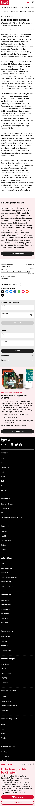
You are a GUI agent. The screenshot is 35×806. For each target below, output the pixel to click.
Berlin (3, 481)
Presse (3, 550)
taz (5, 440)
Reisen (3, 724)
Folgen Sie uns (5, 445)
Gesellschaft (5, 467)
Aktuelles (4, 531)
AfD (2, 513)
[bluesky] (16, 445)
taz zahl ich (4, 573)
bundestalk (5, 600)
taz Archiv (4, 710)
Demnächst (5, 664)
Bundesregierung (7, 504)
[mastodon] (12, 445)
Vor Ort (3, 669)
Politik (3, 458)
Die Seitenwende (6, 540)
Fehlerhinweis (13, 284)
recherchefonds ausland (9, 577)
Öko (2, 463)
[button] (32, 2)
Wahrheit (4, 490)
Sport (3, 476)
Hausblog (4, 536)
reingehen (4, 623)
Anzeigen (4, 738)
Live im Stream (6, 673)
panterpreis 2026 (7, 586)
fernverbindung (6, 605)
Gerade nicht (25, 764)
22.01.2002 (31, 264)
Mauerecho (5, 614)
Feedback (4, 752)
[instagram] (20, 445)
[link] (7, 7)
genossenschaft (6, 568)
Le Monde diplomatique (9, 706)
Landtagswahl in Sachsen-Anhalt (12, 518)
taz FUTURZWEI (6, 701)
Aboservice (5, 756)
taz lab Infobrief (6, 650)
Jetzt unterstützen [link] (17, 254)
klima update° (5, 609)
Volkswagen (5, 508)
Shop (3, 733)
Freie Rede (4, 618)
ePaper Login (5, 761)
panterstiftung (6, 582)
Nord (2, 485)
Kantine (3, 729)
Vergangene (5, 678)
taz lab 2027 (5, 682)
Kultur (3, 472)
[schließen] (32, 764)
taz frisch (4, 641)
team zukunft (5, 637)
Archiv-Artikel (4, 11)
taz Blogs (4, 696)
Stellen (3, 545)
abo (2, 563)
